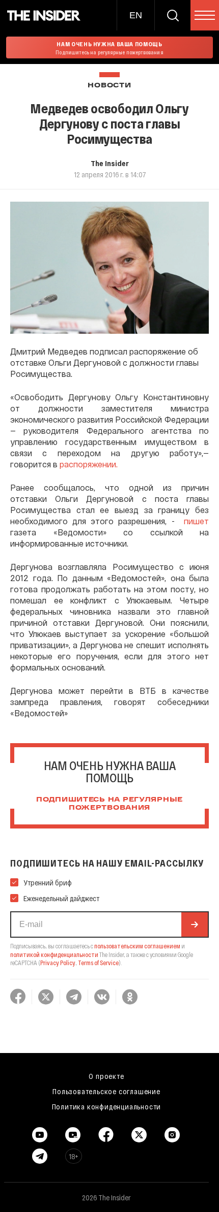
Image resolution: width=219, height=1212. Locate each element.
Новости (109, 85)
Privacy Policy (57, 962)
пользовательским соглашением (137, 945)
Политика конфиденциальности (106, 1106)
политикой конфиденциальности (54, 954)
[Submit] (194, 924)
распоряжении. (89, 464)
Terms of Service (98, 962)
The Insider (110, 163)
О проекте (106, 1075)
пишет (196, 521)
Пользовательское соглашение (106, 1091)
